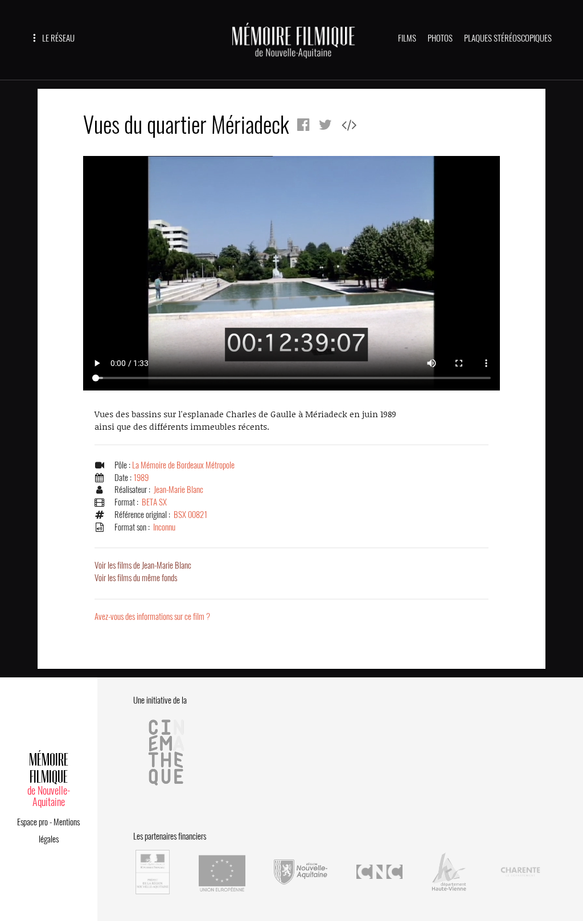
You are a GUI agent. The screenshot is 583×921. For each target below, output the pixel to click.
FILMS (407, 38)
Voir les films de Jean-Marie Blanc (143, 565)
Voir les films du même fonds (136, 577)
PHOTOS (440, 38)
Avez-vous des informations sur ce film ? (152, 616)
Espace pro (32, 822)
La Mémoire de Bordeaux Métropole (183, 465)
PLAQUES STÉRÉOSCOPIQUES (508, 38)
